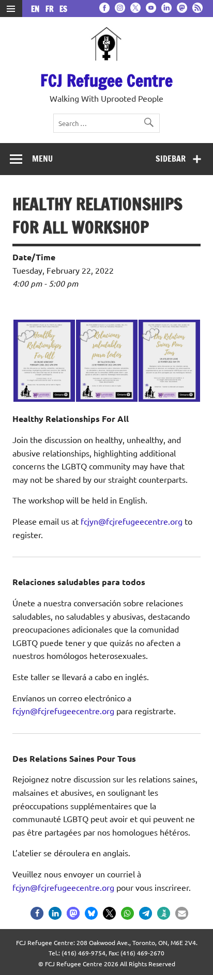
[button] (37, 913)
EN (37, 9)
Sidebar (171, 158)
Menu (42, 158)
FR (51, 9)
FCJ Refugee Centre (106, 80)
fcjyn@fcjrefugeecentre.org (131, 521)
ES (63, 9)
